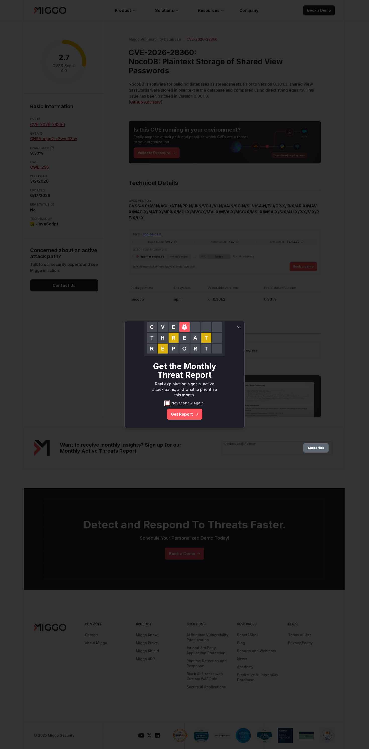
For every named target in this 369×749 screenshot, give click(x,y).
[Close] (238, 327)
